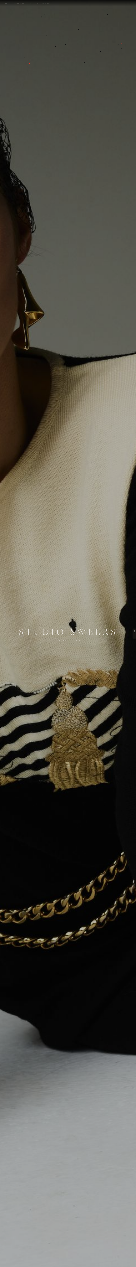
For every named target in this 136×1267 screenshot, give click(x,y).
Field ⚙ (134, 633)
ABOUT (36, 3)
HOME (6, 3)
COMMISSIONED (17, 3)
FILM (29, 3)
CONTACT (45, 3)
